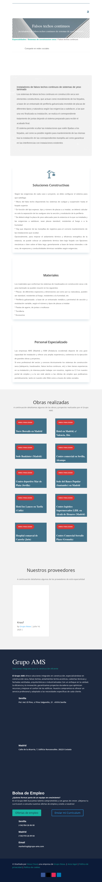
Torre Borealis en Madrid (29, 431)
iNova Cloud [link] (32, 864)
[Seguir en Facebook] (43, 875)
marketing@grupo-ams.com (31, 846)
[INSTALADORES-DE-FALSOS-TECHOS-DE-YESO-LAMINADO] (30, 69)
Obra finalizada (25, 422)
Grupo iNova (25, 626)
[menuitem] (37, 48)
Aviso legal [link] (72, 864)
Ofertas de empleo (26, 813)
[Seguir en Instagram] (54, 875)
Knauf (20, 622)
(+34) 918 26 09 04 (27, 836)
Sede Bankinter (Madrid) (29, 456)
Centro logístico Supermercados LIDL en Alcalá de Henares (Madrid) (70, 510)
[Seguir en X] (48, 875)
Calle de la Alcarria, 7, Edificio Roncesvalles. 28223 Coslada (45, 749)
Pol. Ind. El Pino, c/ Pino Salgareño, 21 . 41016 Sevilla (42, 702)
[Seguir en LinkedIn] (59, 875)
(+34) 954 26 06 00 (27, 825)
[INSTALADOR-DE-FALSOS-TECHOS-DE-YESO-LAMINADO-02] (71, 69)
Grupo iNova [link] (59, 864)
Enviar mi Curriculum (67, 813)
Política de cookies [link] (32, 867)
